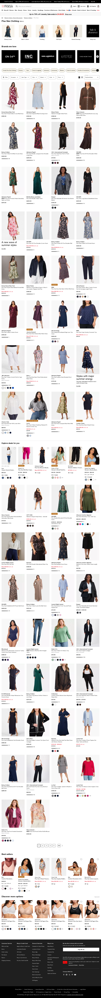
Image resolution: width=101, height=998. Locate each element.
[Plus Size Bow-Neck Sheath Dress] (87, 406)
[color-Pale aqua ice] (80, 796)
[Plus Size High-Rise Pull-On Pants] (62, 136)
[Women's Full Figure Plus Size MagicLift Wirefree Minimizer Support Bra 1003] (25, 909)
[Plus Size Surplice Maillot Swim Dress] (58, 867)
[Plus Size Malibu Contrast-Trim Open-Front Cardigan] (38, 722)
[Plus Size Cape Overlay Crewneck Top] (87, 314)
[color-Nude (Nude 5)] (3, 889)
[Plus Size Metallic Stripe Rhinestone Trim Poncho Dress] (13, 678)
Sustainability (50, 970)
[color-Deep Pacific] (13, 388)
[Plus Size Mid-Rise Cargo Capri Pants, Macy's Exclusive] (25, 456)
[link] (13, 114)
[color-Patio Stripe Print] (55, 478)
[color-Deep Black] (53, 163)
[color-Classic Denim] (3, 478)
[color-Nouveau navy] (53, 751)
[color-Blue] (10, 929)
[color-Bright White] (3, 388)
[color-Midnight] (3, 660)
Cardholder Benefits (21, 949)
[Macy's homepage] (2, 18)
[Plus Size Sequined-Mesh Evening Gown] (38, 96)
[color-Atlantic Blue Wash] (28, 657)
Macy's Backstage (36, 954)
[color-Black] (55, 208)
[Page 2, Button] (62, 846)
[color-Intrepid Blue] (8, 388)
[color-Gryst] (58, 615)
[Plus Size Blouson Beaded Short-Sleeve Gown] (42, 456)
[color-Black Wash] (30, 657)
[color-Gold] (33, 526)
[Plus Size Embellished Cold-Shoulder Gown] (13, 722)
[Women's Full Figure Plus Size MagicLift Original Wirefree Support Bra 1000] (58, 909)
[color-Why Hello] (30, 436)
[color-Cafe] (5, 929)
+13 (90, 795)
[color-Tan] (83, 297)
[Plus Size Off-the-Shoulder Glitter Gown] (87, 136)
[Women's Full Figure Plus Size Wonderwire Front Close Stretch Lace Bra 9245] (92, 909)
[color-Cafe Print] (36, 929)
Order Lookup (5, 952)
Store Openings (35, 971)
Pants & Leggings (36, 70)
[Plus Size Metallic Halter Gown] (38, 181)
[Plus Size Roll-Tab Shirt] (13, 546)
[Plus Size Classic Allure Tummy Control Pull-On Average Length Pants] (87, 270)
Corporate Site (51, 952)
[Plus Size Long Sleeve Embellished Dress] (87, 181)
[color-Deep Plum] (55, 341)
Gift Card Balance (21, 954)
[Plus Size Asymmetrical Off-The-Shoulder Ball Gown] (13, 769)
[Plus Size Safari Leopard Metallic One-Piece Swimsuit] (92, 867)
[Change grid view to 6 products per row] (82, 77)
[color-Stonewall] (27, 478)
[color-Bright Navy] (58, 796)
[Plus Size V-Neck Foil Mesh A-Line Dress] (13, 136)
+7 (95, 479)
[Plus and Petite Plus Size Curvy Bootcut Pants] (38, 769)
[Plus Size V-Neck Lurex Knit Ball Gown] (38, 588)
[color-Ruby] (28, 526)
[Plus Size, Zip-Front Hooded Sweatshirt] (13, 814)
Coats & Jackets (71, 70)
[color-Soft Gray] (60, 929)
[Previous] (3, 95)
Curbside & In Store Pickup (38, 946)
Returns (3, 957)
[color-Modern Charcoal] (80, 613)
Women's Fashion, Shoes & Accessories (13, 17)
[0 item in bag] (98, 6)
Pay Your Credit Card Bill (22, 960)
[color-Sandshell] (72, 887)
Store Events (35, 969)
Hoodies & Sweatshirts (83, 70)
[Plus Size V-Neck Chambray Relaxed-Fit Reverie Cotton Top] (38, 406)
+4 (45, 928)
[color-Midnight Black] (91, 480)
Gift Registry (35, 980)
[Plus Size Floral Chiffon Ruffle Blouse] (38, 814)
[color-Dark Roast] (58, 163)
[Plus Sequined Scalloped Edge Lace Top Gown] (62, 314)
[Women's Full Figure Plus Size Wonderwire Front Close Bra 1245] (42, 909)
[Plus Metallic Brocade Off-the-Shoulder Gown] (62, 499)
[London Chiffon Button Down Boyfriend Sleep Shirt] (62, 678)
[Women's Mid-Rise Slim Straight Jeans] (38, 633)
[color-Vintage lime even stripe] (83, 796)
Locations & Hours (36, 949)
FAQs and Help (5, 946)
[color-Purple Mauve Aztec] (10, 889)
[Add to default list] (15, 448)
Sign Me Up (81, 949)
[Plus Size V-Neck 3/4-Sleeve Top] (62, 633)
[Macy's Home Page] (7, 6)
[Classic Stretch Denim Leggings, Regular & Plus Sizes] (9, 456)
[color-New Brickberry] (63, 660)
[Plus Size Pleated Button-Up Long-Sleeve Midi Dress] (87, 96)
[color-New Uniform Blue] (19, 478)
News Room (50, 965)
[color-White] (5, 478)
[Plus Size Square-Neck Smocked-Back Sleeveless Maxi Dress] (13, 499)
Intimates (94, 70)
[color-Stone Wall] (5, 388)
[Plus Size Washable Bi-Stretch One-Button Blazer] (62, 181)
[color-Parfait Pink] (77, 929)
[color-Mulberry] (8, 660)
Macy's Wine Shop (36, 960)
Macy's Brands (35, 957)
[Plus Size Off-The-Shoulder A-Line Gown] (38, 225)
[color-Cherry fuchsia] (88, 796)
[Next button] (97, 70)
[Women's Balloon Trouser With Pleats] (75, 456)
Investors (49, 954)
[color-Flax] (8, 433)
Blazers (62, 70)
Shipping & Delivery (6, 960)
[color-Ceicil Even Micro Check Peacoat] (28, 436)
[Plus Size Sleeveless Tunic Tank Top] (87, 499)
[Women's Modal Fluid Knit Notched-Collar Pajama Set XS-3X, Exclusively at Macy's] (58, 456)
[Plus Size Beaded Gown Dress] (62, 546)
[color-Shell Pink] (58, 341)
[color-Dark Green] (53, 529)
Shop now (68, 14)
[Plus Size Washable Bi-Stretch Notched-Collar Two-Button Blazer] (87, 588)
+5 (62, 928)
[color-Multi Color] (36, 887)
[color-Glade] (53, 478)
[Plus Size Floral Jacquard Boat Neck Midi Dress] (62, 406)
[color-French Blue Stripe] (53, 615)
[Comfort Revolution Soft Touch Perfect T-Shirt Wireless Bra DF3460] (75, 867)
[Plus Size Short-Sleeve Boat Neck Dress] (38, 314)
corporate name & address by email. (75, 994)
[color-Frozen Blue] (13, 841)
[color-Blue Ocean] (5, 433)
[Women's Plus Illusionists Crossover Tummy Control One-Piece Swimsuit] (13, 633)
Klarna (3, 949)
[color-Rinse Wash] (33, 657)
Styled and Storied (52, 973)
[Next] (97, 56)
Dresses (21, 70)
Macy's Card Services (22, 957)
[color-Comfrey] (53, 660)
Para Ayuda (4, 954)
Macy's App (34, 952)
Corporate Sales (51, 949)
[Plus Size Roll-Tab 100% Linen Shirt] (13, 406)
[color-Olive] (78, 524)
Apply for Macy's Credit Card (23, 946)
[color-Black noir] (58, 751)
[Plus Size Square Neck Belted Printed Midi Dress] (13, 270)
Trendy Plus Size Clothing (9, 70)
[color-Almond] (69, 887)
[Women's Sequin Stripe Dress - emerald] (38, 499)
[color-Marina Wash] (35, 657)
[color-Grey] (53, 208)
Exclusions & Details (73, 965)
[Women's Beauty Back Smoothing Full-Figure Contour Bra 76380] (92, 456)
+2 (62, 477)
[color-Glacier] (55, 929)
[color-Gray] (80, 297)
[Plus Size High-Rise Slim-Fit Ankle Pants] (87, 678)
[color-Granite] (53, 796)
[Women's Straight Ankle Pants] (62, 96)
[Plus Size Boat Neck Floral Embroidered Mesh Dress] (38, 359)
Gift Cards (19, 952)
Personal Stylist (35, 963)
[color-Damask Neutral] (88, 480)
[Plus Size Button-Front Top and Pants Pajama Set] (62, 588)
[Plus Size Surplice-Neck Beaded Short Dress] (62, 359)
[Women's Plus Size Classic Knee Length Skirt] (87, 546)
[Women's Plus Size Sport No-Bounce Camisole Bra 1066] (75, 909)
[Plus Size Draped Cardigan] (87, 633)
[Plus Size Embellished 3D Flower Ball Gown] (13, 588)
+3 (12, 888)
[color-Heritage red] (78, 796)
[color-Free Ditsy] (60, 478)
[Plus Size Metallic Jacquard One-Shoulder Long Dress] (38, 136)
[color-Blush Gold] (58, 529)
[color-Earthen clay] (85, 796)
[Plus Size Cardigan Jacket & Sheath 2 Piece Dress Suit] (62, 769)
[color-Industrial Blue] (60, 660)
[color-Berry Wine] (55, 163)
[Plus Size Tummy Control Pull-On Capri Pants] (13, 359)
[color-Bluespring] (86, 480)
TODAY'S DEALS (8, 1)
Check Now (81, 965)
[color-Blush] (58, 929)
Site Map (50, 967)
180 (59, 845)
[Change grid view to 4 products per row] (79, 78)
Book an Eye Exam (36, 974)
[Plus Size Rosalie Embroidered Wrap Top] (38, 546)
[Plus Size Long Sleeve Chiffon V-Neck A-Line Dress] (38, 678)
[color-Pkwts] (60, 615)
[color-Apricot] (93, 929)
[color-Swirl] (39, 887)
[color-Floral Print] (44, 929)
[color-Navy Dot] (55, 615)
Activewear (54, 70)
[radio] (52, 163)
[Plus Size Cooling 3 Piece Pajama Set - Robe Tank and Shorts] (87, 722)
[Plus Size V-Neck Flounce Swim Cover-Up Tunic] (42, 867)
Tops (27, 70)
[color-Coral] (55, 751)
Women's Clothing (28, 17)
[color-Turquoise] (83, 524)
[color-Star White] (93, 480)
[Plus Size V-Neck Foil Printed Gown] (87, 225)
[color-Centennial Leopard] (39, 929)
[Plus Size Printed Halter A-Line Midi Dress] (13, 96)
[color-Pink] (80, 524)
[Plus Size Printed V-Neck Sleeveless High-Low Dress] (13, 181)
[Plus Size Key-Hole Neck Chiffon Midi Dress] (62, 270)
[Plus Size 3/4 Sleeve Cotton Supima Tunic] (87, 769)
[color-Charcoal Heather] (10, 841)
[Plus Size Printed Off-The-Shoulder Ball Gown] (62, 225)
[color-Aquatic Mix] (58, 478)
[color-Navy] (78, 297)
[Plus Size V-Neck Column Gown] (13, 314)
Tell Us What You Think (37, 977)
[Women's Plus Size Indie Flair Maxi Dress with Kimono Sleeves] (62, 722)
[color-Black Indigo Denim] (10, 478)
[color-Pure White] (88, 297)
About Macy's (50, 946)
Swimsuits (46, 70)
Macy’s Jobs (50, 962)
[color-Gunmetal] (30, 526)
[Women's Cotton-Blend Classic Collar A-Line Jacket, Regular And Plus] (38, 270)
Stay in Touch (35, 966)
